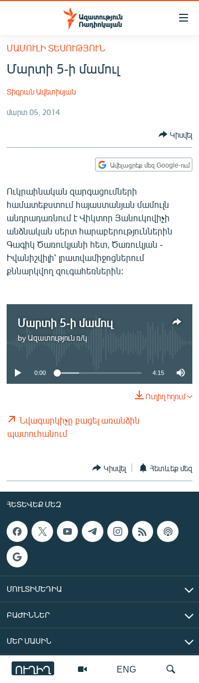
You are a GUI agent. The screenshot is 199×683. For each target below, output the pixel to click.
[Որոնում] (170, 669)
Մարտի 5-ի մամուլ (65, 322)
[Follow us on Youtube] (67, 531)
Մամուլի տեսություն (56, 48)
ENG (126, 669)
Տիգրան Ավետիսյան (41, 91)
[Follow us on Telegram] (92, 531)
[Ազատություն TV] (82, 669)
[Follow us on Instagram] (117, 531)
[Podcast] (167, 531)
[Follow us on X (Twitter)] (42, 531)
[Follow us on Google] (17, 556)
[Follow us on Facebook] (17, 531)
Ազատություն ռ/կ (57, 337)
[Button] (175, 134)
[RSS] (142, 531)
